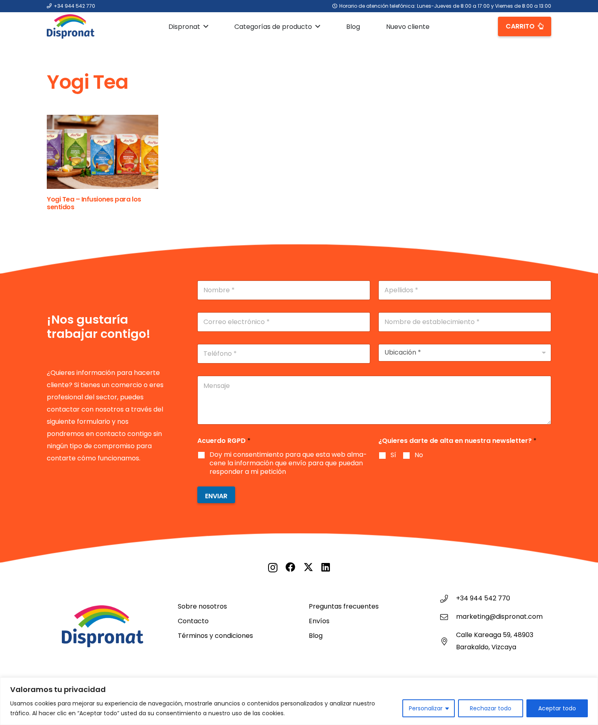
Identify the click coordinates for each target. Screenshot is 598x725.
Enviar (216, 496)
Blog (316, 635)
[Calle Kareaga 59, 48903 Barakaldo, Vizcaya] (448, 641)
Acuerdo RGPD (224, 441)
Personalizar (426, 708)
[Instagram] (272, 567)
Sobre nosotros (202, 606)
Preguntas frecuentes (344, 606)
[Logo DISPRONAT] (70, 26)
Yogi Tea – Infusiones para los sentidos (94, 203)
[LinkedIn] (325, 567)
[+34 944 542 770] (448, 598)
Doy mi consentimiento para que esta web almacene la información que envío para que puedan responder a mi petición (288, 463)
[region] (299, 701)
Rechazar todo (490, 708)
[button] (205, 26)
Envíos (319, 621)
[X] (308, 567)
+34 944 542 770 (483, 598)
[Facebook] (290, 567)
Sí (393, 455)
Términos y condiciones (215, 635)
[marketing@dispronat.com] (448, 617)
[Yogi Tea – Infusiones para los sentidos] (102, 152)
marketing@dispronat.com (499, 616)
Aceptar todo (557, 708)
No (419, 455)
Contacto (193, 621)
